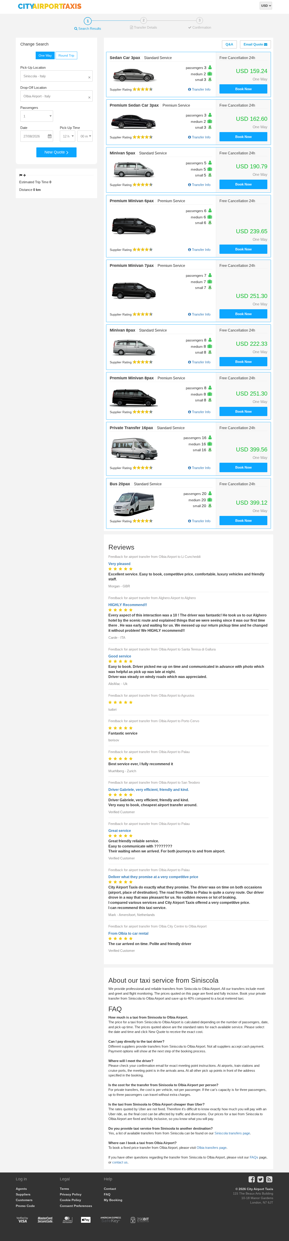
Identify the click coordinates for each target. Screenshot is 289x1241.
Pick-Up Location (33, 67)
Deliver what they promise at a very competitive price (153, 877)
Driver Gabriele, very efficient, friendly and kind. (148, 790)
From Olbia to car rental (128, 933)
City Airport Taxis (260, 1189)
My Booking (113, 1200)
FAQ (107, 1194)
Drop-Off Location (33, 87)
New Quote (55, 152)
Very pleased (119, 564)
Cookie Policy (70, 1200)
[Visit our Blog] (269, 1181)
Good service (119, 656)
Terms (64, 1189)
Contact (110, 1189)
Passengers (29, 108)
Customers (24, 1200)
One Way (45, 55)
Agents (21, 1189)
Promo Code (25, 1206)
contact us (120, 1162)
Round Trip (66, 55)
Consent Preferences (76, 1206)
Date (23, 128)
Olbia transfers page (211, 1147)
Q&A (229, 44)
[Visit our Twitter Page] (260, 1181)
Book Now (243, 89)
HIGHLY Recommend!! (127, 605)
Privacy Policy (71, 1194)
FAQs (254, 1157)
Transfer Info (200, 89)
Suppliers (23, 1194)
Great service (119, 831)
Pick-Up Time (70, 128)
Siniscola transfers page (232, 1133)
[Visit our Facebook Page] (252, 1181)
